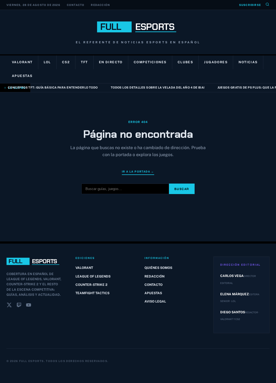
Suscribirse (250, 4)
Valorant (22, 62)
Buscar (181, 189)
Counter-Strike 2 (91, 285)
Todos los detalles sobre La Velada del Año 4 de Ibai (156, 87)
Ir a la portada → (138, 171)
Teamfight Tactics (92, 293)
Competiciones (150, 62)
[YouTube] (28, 306)
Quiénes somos (158, 268)
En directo (111, 62)
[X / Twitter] (9, 306)
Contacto (76, 4)
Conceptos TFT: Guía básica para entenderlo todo (51, 87)
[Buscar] (267, 5)
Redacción (100, 4)
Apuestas (22, 76)
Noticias (248, 62)
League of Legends (93, 276)
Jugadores (215, 62)
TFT (84, 62)
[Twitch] (19, 306)
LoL (47, 62)
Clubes (185, 62)
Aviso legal (155, 301)
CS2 (66, 62)
